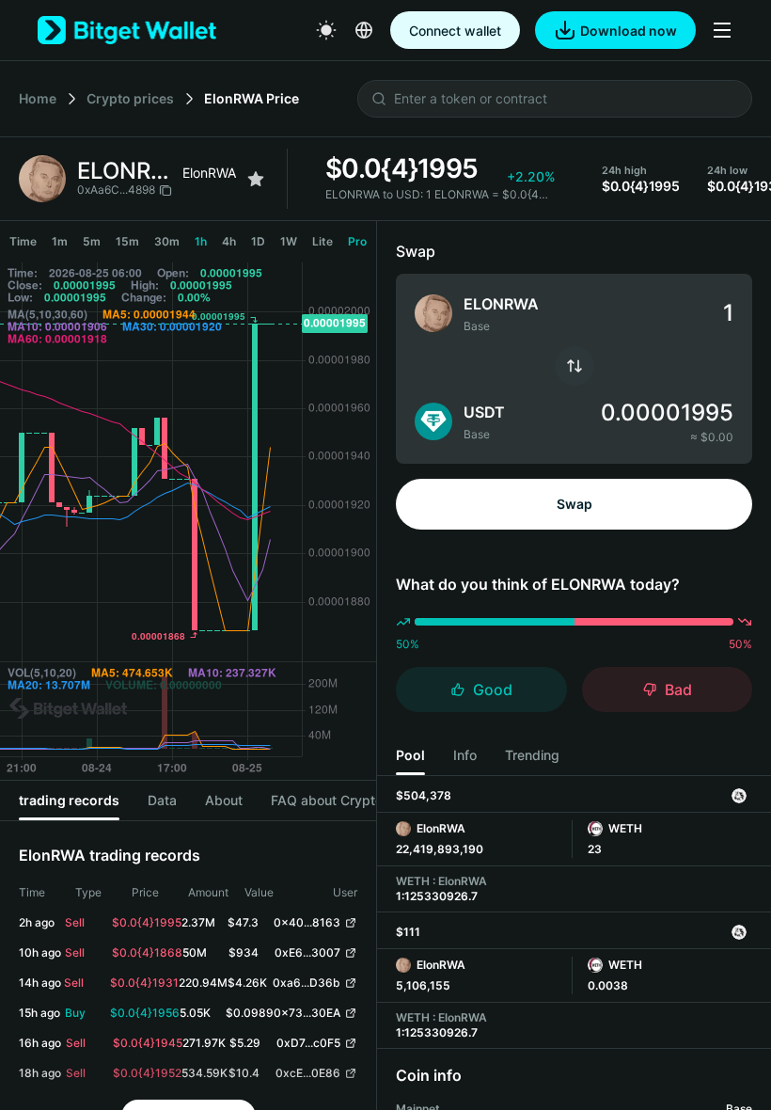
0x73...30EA (307, 1013)
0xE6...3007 (307, 952)
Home (37, 98)
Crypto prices (130, 98)
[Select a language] (364, 30)
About (224, 800)
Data (162, 800)
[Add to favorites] (256, 178)
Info (465, 755)
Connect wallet (455, 31)
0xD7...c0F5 (308, 1043)
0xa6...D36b (306, 982)
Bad (678, 689)
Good (492, 689)
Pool (410, 755)
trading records (69, 800)
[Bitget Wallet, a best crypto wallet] (127, 30)
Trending (532, 755)
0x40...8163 (307, 922)
